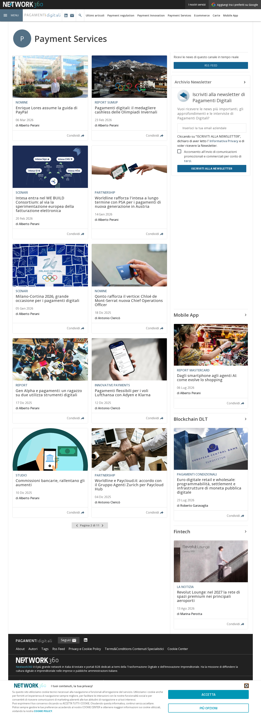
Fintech (182, 531)
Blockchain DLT (191, 419)
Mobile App (230, 15)
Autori (32, 649)
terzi (187, 161)
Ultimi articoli (95, 15)
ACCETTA (209, 694)
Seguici (66, 640)
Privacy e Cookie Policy (85, 649)
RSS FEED (210, 65)
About (20, 649)
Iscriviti (211, 168)
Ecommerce (202, 15)
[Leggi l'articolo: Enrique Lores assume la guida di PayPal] (50, 98)
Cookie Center (178, 649)
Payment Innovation (151, 15)
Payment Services (179, 15)
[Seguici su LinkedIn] (85, 640)
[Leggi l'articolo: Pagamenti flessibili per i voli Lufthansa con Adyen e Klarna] (129, 380)
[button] (11, 15)
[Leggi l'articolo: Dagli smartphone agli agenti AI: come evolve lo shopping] (211, 366)
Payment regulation (120, 15)
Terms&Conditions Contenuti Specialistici (134, 649)
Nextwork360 (24, 667)
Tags (45, 649)
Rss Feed (58, 649)
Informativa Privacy (224, 141)
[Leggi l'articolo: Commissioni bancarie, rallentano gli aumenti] (50, 473)
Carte (216, 15)
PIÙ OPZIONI (208, 708)
